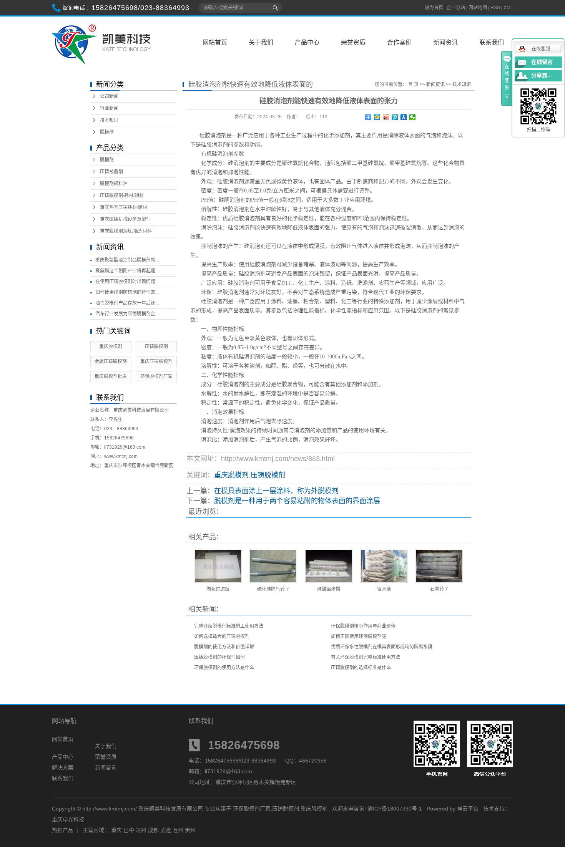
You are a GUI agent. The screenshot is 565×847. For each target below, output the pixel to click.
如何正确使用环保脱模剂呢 (358, 636)
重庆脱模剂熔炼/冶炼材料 (126, 231)
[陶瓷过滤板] (218, 566)
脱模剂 (107, 132)
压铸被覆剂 (111, 171)
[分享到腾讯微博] (395, 117)
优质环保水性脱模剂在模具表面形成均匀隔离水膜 (381, 647)
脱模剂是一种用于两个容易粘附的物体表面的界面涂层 (297, 501)
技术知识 (109, 120)
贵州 (190, 830)
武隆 (165, 830)
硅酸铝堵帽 (328, 589)
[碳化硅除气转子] (273, 566)
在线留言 (542, 62)
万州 (178, 830)
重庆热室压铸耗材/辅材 (123, 207)
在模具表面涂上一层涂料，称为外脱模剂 (276, 491)
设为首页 (434, 7)
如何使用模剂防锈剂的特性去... (127, 292)
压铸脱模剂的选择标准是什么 (361, 667)
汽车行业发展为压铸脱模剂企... (127, 314)
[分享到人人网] (403, 117)
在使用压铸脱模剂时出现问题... (127, 281)
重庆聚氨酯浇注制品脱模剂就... (127, 260)
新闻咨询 (105, 767)
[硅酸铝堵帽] (328, 566)
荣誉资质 (353, 42)
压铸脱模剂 (156, 346)
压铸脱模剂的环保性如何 (219, 657)
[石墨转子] (439, 566)
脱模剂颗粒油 (114, 183)
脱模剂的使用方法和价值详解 (224, 647)
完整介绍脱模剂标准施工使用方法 (228, 626)
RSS (495, 7)
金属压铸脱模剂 (111, 361)
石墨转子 (439, 589)
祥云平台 (468, 809)
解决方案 (62, 767)
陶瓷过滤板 (217, 589)
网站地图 (478, 7)
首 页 (413, 84)
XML (508, 7)
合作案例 (399, 42)
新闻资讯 (445, 42)
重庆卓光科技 (68, 819)
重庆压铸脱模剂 (156, 361)
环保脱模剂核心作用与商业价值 (363, 626)
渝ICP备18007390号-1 (394, 809)
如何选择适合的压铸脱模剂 (221, 636)
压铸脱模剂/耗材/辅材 (122, 195)
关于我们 (261, 42)
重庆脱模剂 (110, 346)
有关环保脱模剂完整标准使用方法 (365, 657)
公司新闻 (109, 96)
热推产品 (62, 830)
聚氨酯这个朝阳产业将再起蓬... (127, 270)
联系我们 (491, 42)
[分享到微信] (412, 117)
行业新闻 (109, 108)
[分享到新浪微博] (386, 117)
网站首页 (215, 42)
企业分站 (456, 7)
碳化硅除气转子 (273, 589)
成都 (153, 830)
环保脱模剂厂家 (156, 376)
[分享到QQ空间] (377, 117)
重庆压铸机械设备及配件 (125, 219)
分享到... (541, 75)
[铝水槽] (384, 566)
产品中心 (307, 42)
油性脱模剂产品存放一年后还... (127, 303)
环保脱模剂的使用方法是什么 (224, 667)
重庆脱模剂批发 (111, 376)
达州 (141, 830)
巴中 (128, 830)
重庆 (116, 830)
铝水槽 (384, 589)
